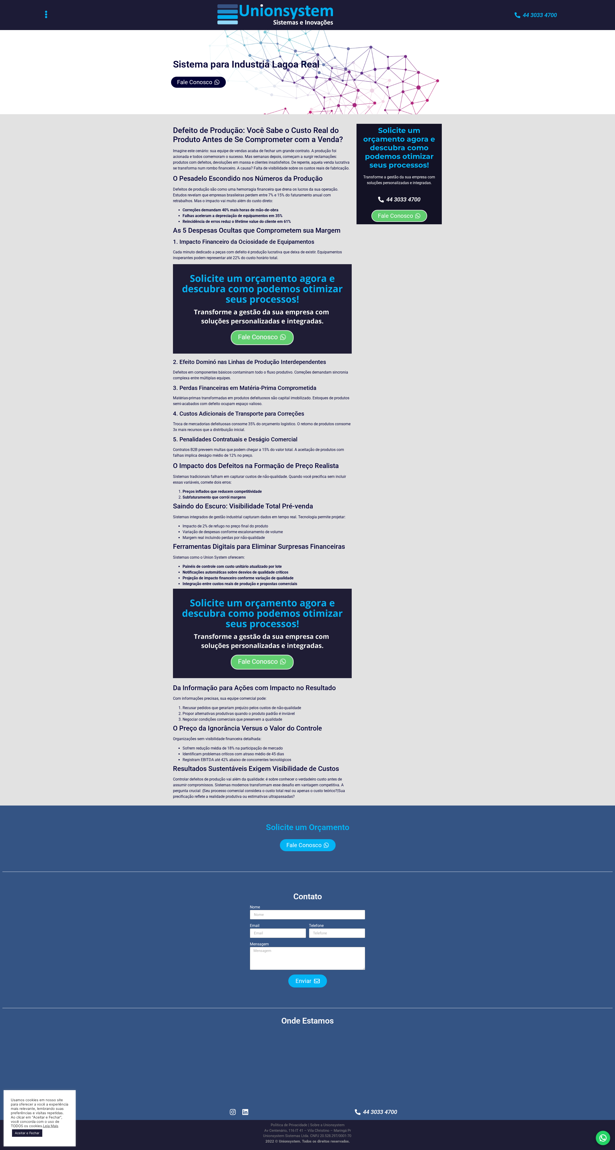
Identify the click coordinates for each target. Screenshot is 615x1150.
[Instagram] (233, 1111)
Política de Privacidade (289, 1125)
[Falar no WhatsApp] (603, 1138)
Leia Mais (50, 1126)
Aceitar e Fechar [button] (27, 1133)
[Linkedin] (245, 1111)
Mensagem (259, 944)
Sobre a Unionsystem (327, 1125)
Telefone (316, 926)
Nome (255, 907)
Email (254, 926)
